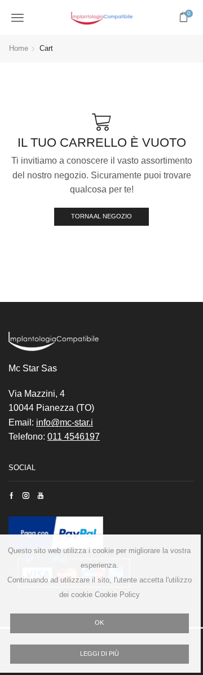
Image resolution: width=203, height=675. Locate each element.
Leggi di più (99, 653)
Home (18, 48)
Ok (99, 622)
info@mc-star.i (64, 422)
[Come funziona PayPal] (55, 532)
